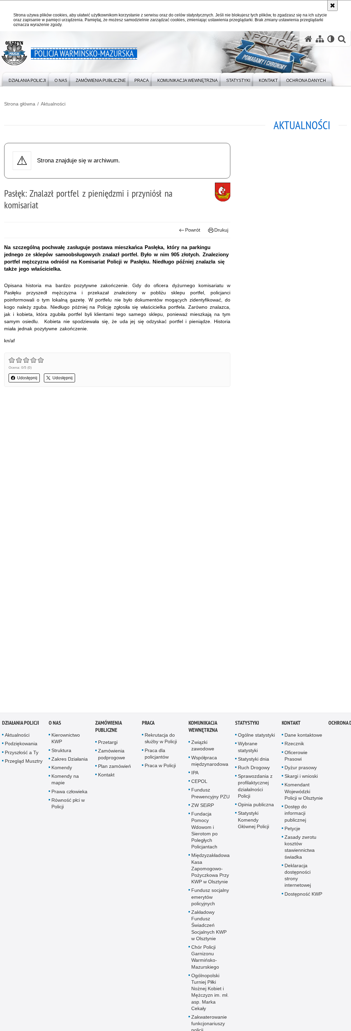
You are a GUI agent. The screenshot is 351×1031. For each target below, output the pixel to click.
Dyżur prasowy (301, 770)
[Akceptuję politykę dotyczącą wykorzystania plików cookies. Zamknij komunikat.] (332, 5)
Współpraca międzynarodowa (209, 764)
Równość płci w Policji (68, 806)
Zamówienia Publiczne (108, 729)
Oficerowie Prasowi (296, 758)
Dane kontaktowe (303, 737)
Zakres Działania (69, 761)
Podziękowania (21, 746)
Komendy (61, 770)
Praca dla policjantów (157, 756)
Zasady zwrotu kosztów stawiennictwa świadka (300, 849)
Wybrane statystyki (248, 750)
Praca (148, 725)
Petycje (292, 831)
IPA (194, 775)
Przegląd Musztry (24, 763)
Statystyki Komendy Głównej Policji (253, 822)
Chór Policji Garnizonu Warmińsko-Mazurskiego (205, 959)
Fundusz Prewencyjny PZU (210, 796)
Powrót (192, 230)
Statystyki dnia (253, 761)
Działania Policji (20, 725)
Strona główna (19, 104)
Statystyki (247, 725)
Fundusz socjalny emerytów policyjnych (210, 899)
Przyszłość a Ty (21, 755)
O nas (55, 725)
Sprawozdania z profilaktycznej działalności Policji (255, 788)
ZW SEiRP (202, 808)
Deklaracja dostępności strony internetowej (298, 878)
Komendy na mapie (65, 782)
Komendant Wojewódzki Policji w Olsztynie (304, 794)
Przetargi (108, 745)
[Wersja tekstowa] (331, 39)
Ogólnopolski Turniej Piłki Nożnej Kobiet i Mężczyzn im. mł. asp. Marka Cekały (210, 994)
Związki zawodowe (202, 748)
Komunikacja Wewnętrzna (203, 729)
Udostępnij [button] (27, 378)
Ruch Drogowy (254, 770)
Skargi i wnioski (301, 779)
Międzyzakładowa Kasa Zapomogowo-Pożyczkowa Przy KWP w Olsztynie (210, 871)
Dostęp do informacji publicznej (296, 816)
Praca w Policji (160, 768)
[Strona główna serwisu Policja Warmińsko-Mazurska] (308, 39)
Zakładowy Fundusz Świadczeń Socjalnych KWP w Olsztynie (209, 928)
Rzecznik (294, 746)
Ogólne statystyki (256, 737)
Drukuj (221, 230)
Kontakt (106, 777)
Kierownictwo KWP (65, 741)
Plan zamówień (114, 769)
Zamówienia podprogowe (111, 757)
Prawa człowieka (69, 794)
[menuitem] (27, 79)
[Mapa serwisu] (320, 39)
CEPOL (199, 784)
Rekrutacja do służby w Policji (161, 741)
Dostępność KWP (303, 896)
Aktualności (53, 104)
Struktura (61, 753)
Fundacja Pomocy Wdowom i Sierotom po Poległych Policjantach (204, 833)
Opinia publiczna (256, 807)
